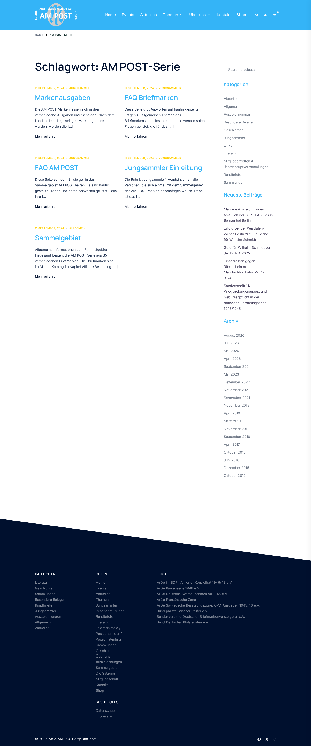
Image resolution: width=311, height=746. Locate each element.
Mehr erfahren (46, 136)
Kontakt (224, 14)
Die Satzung (105, 673)
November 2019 (236, 405)
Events (128, 14)
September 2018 (237, 436)
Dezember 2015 (236, 468)
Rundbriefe (232, 174)
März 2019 (232, 421)
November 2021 (236, 390)
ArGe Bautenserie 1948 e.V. (178, 588)
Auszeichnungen (237, 114)
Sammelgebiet (58, 237)
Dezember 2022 (237, 382)
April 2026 (232, 359)
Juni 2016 (231, 460)
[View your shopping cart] (274, 14)
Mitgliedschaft (107, 679)
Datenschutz (106, 710)
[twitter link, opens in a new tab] (266, 739)
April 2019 (232, 413)
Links (228, 145)
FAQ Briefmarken (151, 97)
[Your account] (265, 15)
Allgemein (77, 228)
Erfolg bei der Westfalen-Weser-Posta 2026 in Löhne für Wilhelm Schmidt (246, 234)
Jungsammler (80, 88)
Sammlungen (234, 182)
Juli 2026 (231, 343)
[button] (257, 15)
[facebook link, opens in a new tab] (259, 739)
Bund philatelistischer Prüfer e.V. (182, 611)
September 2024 (237, 366)
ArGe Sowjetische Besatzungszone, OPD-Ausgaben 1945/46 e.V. (208, 605)
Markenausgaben (63, 97)
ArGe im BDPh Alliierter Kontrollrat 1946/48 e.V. (195, 582)
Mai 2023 (231, 374)
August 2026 (234, 335)
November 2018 (236, 429)
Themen (170, 14)
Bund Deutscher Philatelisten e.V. (183, 622)
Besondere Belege (238, 122)
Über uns (197, 14)
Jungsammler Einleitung (163, 167)
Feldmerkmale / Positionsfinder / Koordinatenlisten (109, 633)
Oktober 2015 (235, 475)
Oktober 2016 (235, 452)
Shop (241, 14)
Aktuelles (148, 14)
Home (110, 14)
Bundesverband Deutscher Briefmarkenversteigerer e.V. (201, 616)
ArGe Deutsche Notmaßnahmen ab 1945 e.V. (192, 594)
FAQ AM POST (56, 167)
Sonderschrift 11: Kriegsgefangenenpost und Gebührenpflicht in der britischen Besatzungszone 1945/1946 (245, 297)
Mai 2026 (231, 351)
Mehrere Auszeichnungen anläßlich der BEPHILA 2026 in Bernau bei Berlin (248, 215)
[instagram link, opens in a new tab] (274, 739)
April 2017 (232, 444)
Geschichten (233, 130)
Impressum (104, 716)
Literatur (230, 153)
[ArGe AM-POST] (56, 14)
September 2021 (237, 398)
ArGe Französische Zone (176, 599)
